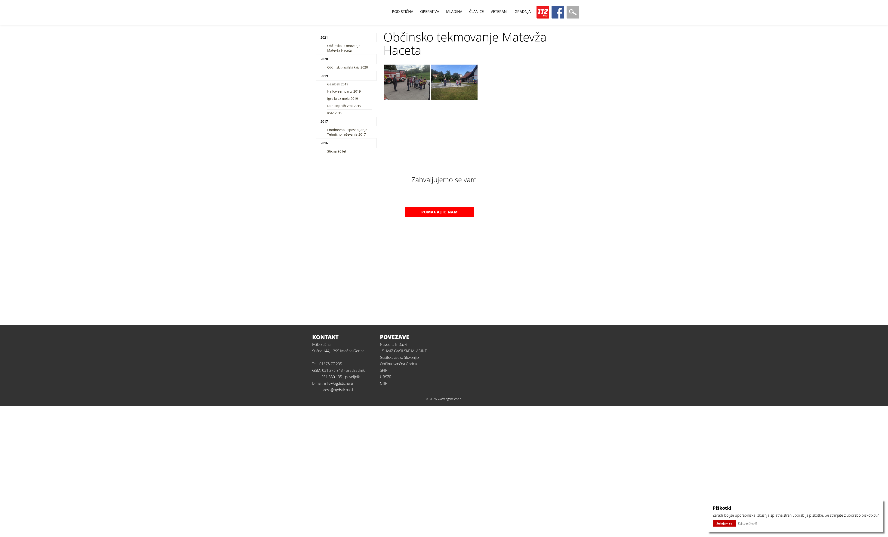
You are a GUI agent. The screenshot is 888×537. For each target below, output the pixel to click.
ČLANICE (476, 11)
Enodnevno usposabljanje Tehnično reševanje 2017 (347, 132)
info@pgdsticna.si (338, 383)
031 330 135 (331, 376)
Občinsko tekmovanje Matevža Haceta (343, 48)
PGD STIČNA (402, 11)
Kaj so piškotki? (747, 523)
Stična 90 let (336, 151)
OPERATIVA (429, 11)
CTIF (383, 383)
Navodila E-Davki (393, 344)
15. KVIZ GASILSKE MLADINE (403, 350)
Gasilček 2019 (337, 84)
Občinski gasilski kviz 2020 (347, 67)
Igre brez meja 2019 (342, 98)
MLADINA (454, 11)
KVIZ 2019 (334, 113)
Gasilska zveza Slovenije (399, 357)
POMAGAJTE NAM (439, 212)
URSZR (386, 376)
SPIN (384, 370)
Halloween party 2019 (344, 91)
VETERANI (499, 11)
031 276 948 (332, 370)
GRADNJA (523, 11)
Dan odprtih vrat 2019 (344, 105)
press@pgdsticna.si (337, 389)
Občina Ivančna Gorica (398, 363)
